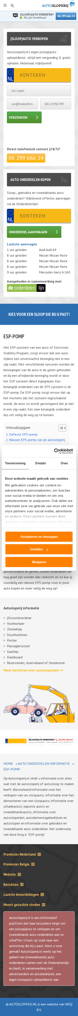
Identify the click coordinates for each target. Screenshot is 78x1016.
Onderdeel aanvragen (28, 232)
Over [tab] (64, 463)
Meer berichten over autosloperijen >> (33, 670)
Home (8, 763)
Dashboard (15, 657)
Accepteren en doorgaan (39, 536)
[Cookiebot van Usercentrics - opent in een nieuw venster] (55, 451)
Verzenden (18, 117)
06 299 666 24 (66, 16)
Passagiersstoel (18, 646)
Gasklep (12, 651)
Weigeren (39, 562)
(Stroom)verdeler (19, 618)
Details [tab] (40, 463)
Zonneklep (14, 629)
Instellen (36, 549)
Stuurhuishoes (17, 635)
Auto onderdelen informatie (44, 763)
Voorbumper (15, 623)
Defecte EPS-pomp (23, 434)
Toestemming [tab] (15, 463)
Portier (12, 640)
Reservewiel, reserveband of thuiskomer (36, 663)
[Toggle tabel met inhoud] (60, 428)
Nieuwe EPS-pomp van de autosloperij (37, 440)
